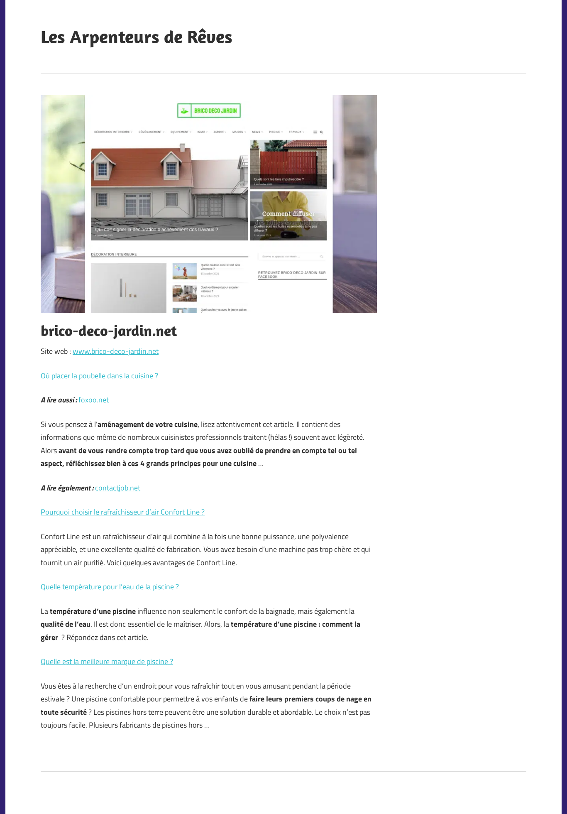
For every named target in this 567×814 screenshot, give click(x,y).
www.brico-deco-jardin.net (116, 351)
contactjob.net (117, 487)
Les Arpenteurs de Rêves (136, 36)
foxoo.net (93, 399)
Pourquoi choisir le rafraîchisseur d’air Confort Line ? (123, 511)
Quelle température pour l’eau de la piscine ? (110, 586)
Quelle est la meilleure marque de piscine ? (107, 661)
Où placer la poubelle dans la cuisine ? (99, 375)
